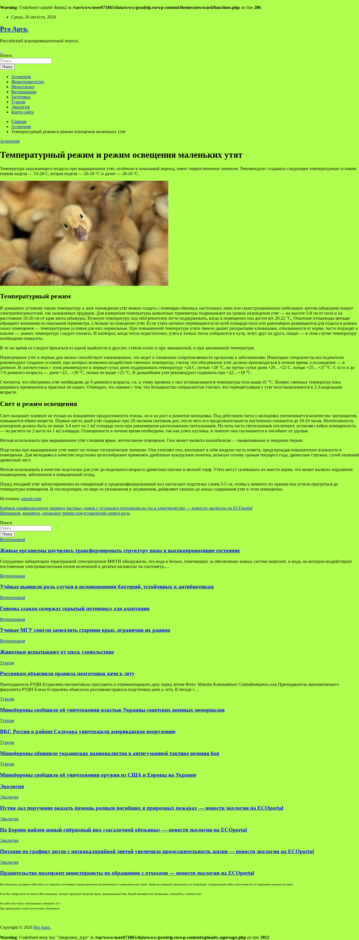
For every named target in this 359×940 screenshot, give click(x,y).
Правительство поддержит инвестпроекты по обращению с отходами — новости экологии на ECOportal (127, 873)
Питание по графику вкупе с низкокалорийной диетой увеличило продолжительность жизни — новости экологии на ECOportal (157, 851)
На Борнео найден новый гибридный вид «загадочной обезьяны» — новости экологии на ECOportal (123, 830)
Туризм (18, 101)
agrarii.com (31, 498)
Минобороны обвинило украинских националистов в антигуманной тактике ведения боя (109, 753)
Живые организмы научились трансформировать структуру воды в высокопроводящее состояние (120, 550)
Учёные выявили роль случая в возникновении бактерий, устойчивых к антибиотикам (107, 586)
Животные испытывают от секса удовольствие (57, 652)
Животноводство (27, 81)
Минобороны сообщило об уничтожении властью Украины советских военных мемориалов (112, 710)
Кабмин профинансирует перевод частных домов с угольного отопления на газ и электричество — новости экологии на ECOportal (126, 508)
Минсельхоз (22, 86)
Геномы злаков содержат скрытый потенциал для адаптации (74, 608)
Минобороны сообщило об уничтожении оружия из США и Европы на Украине (98, 775)
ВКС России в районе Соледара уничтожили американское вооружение (87, 731)
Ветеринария (23, 91)
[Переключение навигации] (2, 52)
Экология (20, 107)
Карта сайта (22, 112)
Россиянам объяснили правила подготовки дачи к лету (67, 673)
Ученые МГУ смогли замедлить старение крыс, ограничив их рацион (85, 630)
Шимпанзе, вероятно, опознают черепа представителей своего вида (65, 513)
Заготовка (20, 96)
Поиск (6, 55)
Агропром (21, 76)
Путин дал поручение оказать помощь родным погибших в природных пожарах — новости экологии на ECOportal (141, 808)
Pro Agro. (14, 29)
